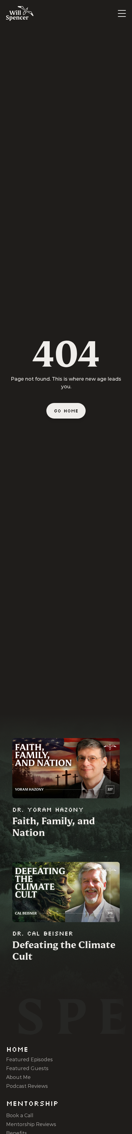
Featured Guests (27, 1068)
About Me (18, 1077)
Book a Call (19, 1115)
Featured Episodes (29, 1059)
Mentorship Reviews (31, 1124)
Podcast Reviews (27, 1086)
